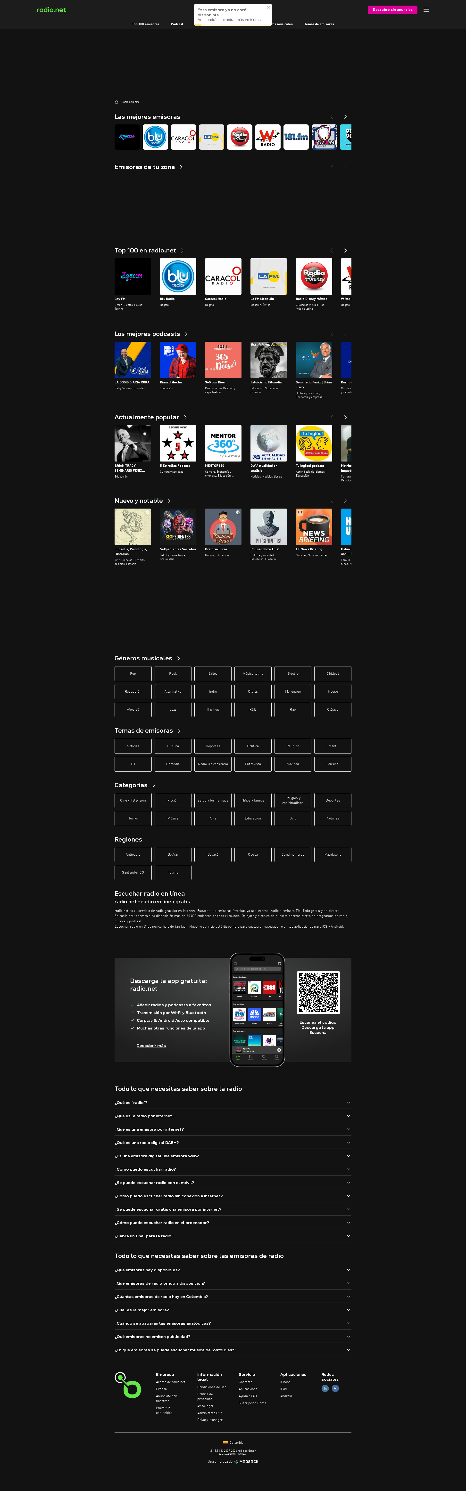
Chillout (333, 673)
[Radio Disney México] (239, 137)
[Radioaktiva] (324, 137)
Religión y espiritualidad (293, 800)
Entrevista (253, 764)
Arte (213, 818)
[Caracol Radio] (183, 137)
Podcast (177, 24)
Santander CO (133, 872)
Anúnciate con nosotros (166, 1398)
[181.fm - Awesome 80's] (296, 137)
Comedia (173, 764)
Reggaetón (133, 691)
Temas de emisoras (319, 24)
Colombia (236, 1442)
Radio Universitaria (213, 764)
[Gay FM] (127, 137)
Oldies (253, 691)
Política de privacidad (205, 1397)
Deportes (213, 746)
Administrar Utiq (209, 1413)
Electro (293, 673)
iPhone (285, 1382)
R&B (253, 709)
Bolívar (173, 854)
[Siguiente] (345, 248)
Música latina (253, 673)
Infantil (333, 746)
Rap (293, 709)
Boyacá (213, 854)
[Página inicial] (116, 102)
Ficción (172, 800)
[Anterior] (331, 248)
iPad (283, 1389)
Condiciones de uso (211, 1387)
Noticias (133, 746)
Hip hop (213, 709)
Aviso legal (205, 1406)
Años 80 (133, 709)
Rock (173, 673)
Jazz (173, 709)
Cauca (253, 854)
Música (332, 764)
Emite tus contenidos (164, 1410)
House (333, 691)
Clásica (332, 709)
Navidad (293, 764)
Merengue (293, 691)
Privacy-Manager (210, 1420)
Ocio (293, 818)
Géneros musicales (278, 24)
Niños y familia (252, 800)
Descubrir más (151, 1045)
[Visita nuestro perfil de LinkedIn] (325, 1388)
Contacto (245, 1382)
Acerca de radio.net (170, 1382)
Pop (133, 673)
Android (286, 1396)
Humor (133, 818)
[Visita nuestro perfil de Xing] (335, 1388)
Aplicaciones (248, 1389)
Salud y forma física (213, 800)
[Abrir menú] (426, 10)
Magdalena (333, 854)
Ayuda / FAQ (248, 1396)
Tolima (173, 872)
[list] (233, 137)
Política (253, 746)
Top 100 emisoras (145, 24)
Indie (213, 691)
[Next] (345, 115)
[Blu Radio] (155, 137)
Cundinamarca (293, 854)
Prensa (161, 1389)
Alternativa (173, 691)
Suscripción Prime (252, 1403)
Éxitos (213, 673)
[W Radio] (268, 137)
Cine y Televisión (133, 800)
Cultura (173, 746)
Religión (293, 746)
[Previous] (331, 115)
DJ (133, 764)
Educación (253, 818)
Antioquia (133, 854)
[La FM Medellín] (211, 137)
